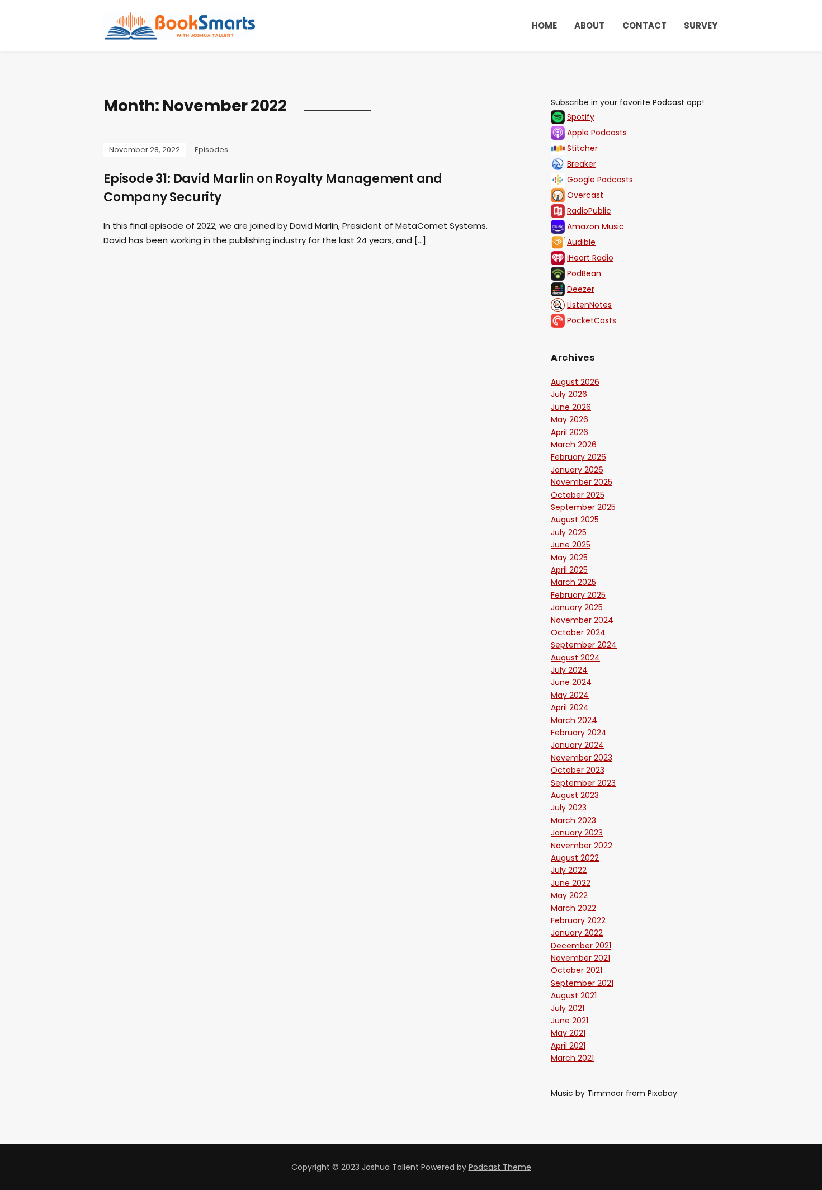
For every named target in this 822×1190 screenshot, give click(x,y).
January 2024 (577, 744)
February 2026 (578, 456)
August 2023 (575, 795)
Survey (700, 25)
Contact (644, 25)
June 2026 (571, 407)
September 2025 (583, 507)
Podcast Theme (500, 1167)
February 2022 (578, 920)
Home (544, 25)
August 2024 (575, 657)
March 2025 (573, 582)
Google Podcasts (600, 179)
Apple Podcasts (597, 132)
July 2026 (569, 394)
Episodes (211, 149)
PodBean (584, 273)
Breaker (581, 163)
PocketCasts (591, 320)
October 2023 (577, 770)
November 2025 (581, 482)
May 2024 (570, 695)
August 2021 (574, 995)
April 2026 (569, 432)
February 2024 (579, 732)
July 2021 (567, 1008)
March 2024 (574, 720)
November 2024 (582, 620)
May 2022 (569, 895)
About (589, 25)
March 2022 (573, 908)
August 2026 (575, 382)
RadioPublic (589, 210)
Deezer (580, 289)
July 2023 (569, 807)
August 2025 (575, 519)
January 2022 (577, 932)
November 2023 (581, 757)
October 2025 (577, 494)
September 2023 (583, 782)
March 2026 (574, 444)
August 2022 (575, 857)
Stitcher (582, 148)
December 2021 (581, 945)
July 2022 (569, 870)
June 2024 (571, 682)
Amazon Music (595, 226)
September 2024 (584, 644)
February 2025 (578, 595)
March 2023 (573, 820)
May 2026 (569, 419)
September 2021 (582, 983)
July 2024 (569, 670)
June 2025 (570, 544)
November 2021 (580, 958)
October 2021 (576, 970)
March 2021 (572, 1058)
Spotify (580, 116)
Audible (581, 242)
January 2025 (577, 607)
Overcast (585, 195)
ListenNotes (589, 304)
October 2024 (578, 632)
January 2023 (577, 832)
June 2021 (569, 1020)
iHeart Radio (590, 257)
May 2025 (569, 557)
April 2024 (570, 707)
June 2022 (570, 883)
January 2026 (577, 469)
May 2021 (568, 1032)
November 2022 (581, 845)
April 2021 (568, 1045)
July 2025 (569, 532)
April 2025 (569, 569)
